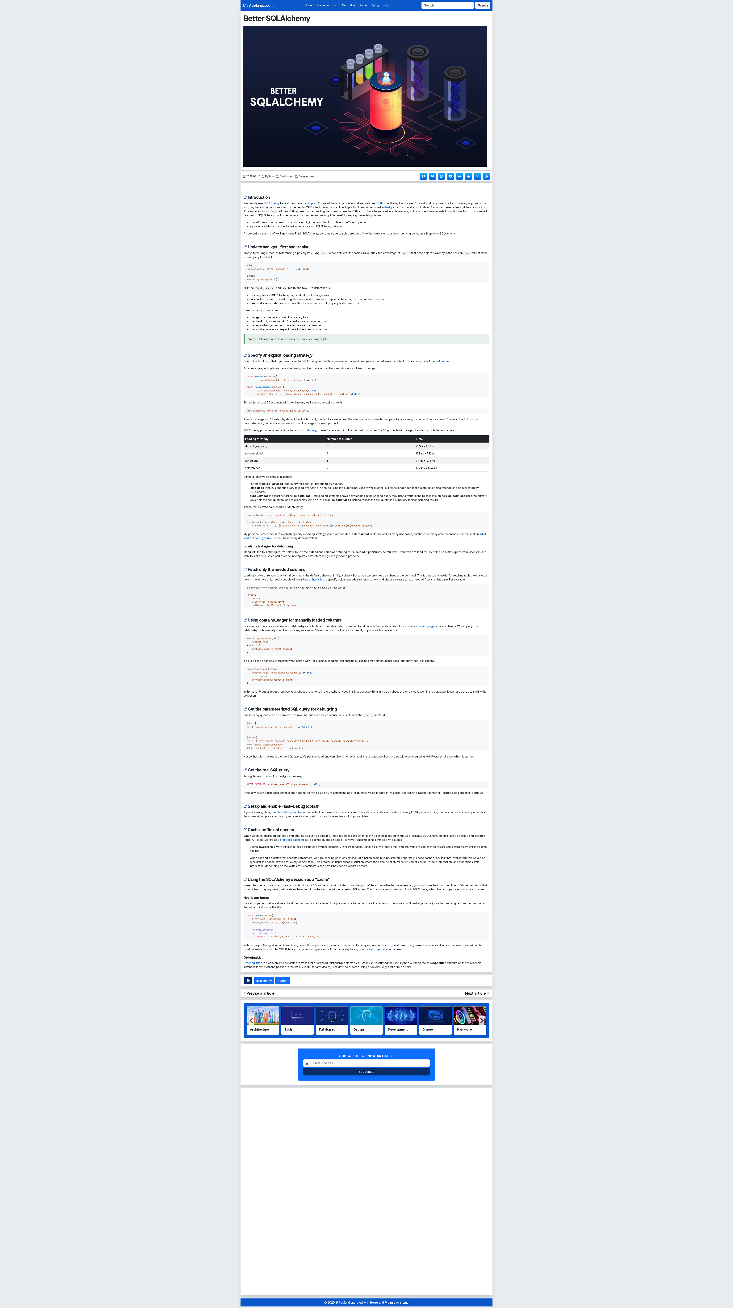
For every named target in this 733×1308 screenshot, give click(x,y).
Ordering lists (252, 962)
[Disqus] (366, 1140)
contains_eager (425, 626)
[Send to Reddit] (468, 176)
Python (364, 5)
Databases (286, 176)
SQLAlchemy (271, 203)
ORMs (381, 203)
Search (483, 5)
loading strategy (307, 430)
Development (307, 176)
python (282, 981)
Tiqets (312, 203)
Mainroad (392, 1302)
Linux (336, 5)
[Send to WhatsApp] (441, 176)
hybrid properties (376, 949)
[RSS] (486, 176)
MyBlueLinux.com (258, 5)
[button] (481, 1020)
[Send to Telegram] (450, 176)
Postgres (390, 207)
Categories (322, 5)
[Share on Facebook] (423, 176)
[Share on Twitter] (432, 176)
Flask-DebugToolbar (289, 812)
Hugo (386, 5)
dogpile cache (291, 839)
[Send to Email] (477, 176)
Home (308, 5)
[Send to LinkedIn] (459, 176)
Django (375, 5)
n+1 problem (443, 361)
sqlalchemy (264, 981)
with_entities (316, 579)
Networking (349, 5)
